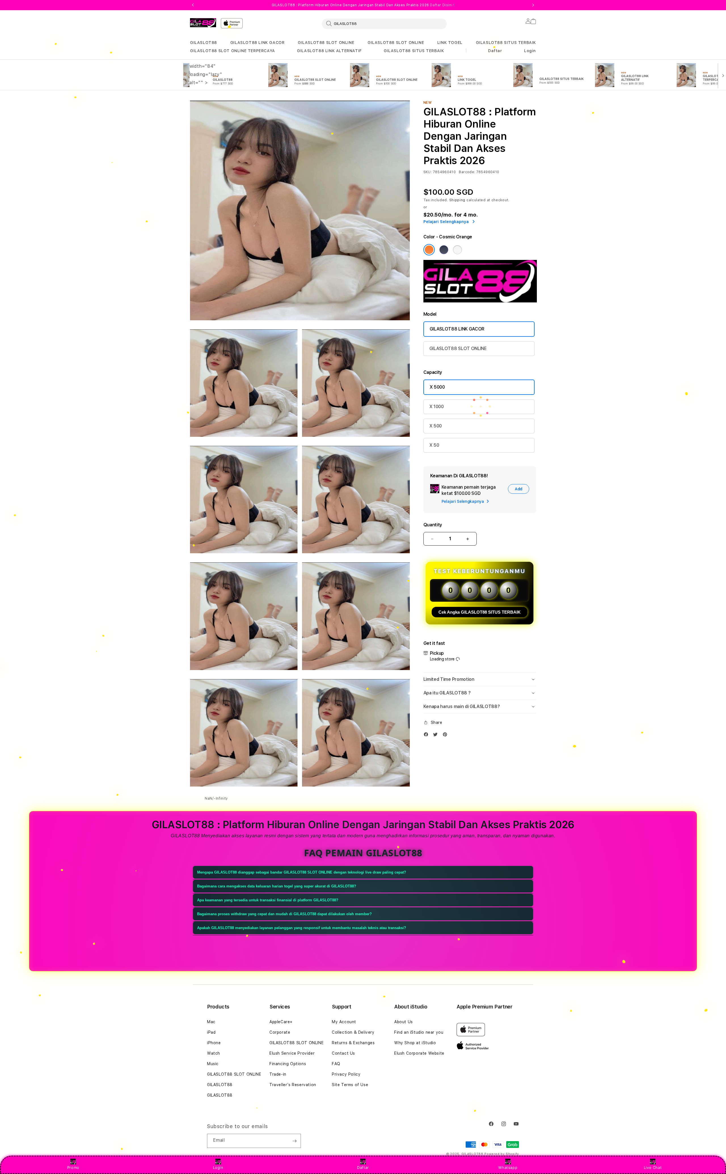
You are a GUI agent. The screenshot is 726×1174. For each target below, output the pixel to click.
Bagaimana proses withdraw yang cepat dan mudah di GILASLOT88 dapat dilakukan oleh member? (284, 914)
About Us (403, 1022)
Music (213, 1063)
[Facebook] (427, 736)
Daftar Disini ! (442, 5)
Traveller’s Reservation (292, 1084)
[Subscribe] (294, 1141)
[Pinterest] (446, 736)
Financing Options (287, 1063)
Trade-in (277, 1074)
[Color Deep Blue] (443, 249)
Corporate (279, 1032)
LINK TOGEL (450, 42)
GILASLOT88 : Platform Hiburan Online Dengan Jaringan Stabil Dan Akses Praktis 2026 (363, 5)
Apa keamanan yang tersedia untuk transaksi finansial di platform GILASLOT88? (267, 900)
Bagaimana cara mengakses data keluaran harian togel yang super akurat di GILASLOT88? (276, 886)
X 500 (435, 426)
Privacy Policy (346, 1074)
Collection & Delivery (353, 1032)
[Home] (203, 22)
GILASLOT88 (203, 42)
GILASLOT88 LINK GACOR (257, 42)
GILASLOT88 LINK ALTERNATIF (329, 50)
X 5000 (437, 387)
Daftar (363, 1167)
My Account (344, 1022)
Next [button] (533, 5)
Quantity (432, 524)
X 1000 (436, 406)
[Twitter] (437, 736)
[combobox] (384, 23)
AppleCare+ (281, 1022)
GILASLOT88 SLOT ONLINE (326, 42)
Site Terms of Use (350, 1084)
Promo (73, 1167)
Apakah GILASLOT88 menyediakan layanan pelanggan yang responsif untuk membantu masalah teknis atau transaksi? (301, 928)
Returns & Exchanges (353, 1043)
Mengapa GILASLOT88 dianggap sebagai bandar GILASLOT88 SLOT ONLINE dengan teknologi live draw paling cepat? (301, 872)
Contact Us (343, 1053)
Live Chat (653, 1167)
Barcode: (467, 172)
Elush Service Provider (292, 1053)
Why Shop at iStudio (415, 1043)
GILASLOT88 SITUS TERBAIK (506, 42)
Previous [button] (193, 5)
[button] (203, 42)
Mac (211, 1022)
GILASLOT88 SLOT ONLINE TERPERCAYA (232, 50)
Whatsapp (507, 1167)
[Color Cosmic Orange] (429, 249)
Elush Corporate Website (419, 1053)
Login (218, 1167)
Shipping (457, 200)
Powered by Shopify (501, 1154)
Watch (213, 1053)
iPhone (214, 1043)
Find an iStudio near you (418, 1032)
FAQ (336, 1063)
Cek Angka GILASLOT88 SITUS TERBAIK (479, 612)
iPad (211, 1032)
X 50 (434, 445)
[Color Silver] (457, 249)
